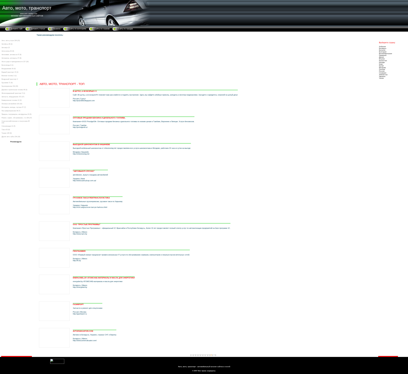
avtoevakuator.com (83, 331)
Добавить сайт (17, 29)
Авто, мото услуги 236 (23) (11, 40)
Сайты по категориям (77, 29)
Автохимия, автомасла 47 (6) (11, 54)
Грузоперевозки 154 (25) (10, 86)
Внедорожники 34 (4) (9, 68)
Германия (382, 55)
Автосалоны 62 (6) (8, 51)
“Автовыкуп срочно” (84, 171)
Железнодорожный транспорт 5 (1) (13, 93)
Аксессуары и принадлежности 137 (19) (15, 61)
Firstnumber (79, 251)
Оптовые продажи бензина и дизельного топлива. (99, 118)
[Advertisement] (132, 60)
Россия (381, 71)
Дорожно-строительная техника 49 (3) (14, 90)
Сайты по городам (125, 29)
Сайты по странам (102, 29)
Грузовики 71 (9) (7, 82)
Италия (382, 59)
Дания (381, 57)
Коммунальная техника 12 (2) (12, 100)
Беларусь (382, 48)
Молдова (382, 67)
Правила (56, 29)
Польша (382, 69)
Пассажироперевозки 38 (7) (11, 111)
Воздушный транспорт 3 (10, 79)
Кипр (381, 64)
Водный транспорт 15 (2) (10, 72)
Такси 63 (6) (6, 129)
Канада (382, 62)
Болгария (382, 52)
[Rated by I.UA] (57, 363)
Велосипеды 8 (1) (7, 65)
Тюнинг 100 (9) (7, 133)
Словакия (382, 73)
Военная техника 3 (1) (9, 75)
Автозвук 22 (6, 47)
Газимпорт (78, 304)
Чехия (381, 78)
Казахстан (383, 60)
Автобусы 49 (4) (7, 44)
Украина (382, 76)
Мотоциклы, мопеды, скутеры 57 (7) (14, 107)
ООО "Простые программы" (86, 224)
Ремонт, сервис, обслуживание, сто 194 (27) (17, 118)
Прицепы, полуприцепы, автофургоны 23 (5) (16, 114)
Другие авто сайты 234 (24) (11, 136)
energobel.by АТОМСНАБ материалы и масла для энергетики (104, 278)
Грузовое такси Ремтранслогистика (91, 198)
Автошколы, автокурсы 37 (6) (11, 58)
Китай (381, 66)
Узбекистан (383, 75)
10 (214, 355)
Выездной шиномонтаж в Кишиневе (91, 144)
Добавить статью (38, 29)
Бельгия (382, 50)
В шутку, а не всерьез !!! (85, 91)
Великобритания (385, 53)
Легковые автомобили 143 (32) (12, 104)
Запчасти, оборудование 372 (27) (13, 97)
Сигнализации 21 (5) (8, 126)
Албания (382, 46)
